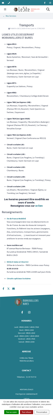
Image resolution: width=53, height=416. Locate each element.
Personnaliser (41, 412)
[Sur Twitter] (8, 288)
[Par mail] (13, 288)
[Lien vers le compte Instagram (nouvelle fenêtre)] (50, 2)
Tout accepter (11, 412)
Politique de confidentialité (26, 394)
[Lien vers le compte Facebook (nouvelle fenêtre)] (44, 2)
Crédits (26, 399)
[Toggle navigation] (5, 9)
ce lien (39, 205)
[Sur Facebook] (3, 288)
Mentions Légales (26, 389)
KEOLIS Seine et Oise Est (17, 262)
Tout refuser (26, 412)
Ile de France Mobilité (16, 218)
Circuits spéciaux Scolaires (19, 278)
